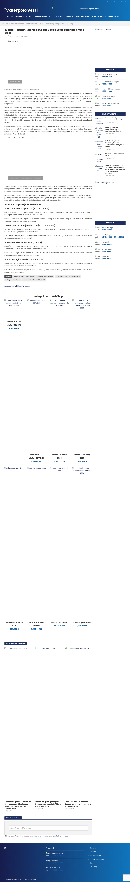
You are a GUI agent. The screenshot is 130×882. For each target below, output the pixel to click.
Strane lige (69, 16)
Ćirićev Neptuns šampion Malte (114, 155)
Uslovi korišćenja (96, 855)
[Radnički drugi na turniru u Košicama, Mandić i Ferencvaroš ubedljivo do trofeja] (99, 145)
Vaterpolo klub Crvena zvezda (24, 276)
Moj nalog (93, 867)
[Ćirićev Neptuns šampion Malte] (99, 158)
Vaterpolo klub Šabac (13, 280)
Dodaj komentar (22, 36)
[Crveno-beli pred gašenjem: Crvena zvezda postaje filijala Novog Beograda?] (48, 723)
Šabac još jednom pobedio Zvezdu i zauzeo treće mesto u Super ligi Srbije (78, 804)
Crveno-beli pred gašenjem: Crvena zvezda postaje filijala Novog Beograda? (48, 804)
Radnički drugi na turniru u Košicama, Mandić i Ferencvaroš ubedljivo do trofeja (115, 144)
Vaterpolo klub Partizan (45, 276)
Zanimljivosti (113, 16)
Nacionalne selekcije (23, 16)
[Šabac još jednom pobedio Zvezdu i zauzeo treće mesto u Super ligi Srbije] (78, 723)
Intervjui (9, 21)
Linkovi (123, 2)
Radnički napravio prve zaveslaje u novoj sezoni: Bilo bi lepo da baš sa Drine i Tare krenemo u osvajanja (115, 169)
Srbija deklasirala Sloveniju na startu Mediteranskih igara (113, 129)
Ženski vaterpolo (99, 16)
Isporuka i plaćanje (97, 859)
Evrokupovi (57, 16)
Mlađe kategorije (83, 16)
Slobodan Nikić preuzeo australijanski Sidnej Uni (114, 119)
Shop (17, 21)
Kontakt (116, 2)
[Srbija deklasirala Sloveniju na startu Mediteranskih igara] (99, 132)
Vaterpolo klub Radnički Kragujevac (68, 276)
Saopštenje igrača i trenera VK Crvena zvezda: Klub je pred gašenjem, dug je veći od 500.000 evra (17, 805)
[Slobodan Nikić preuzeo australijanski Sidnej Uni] (99, 121)
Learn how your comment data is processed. (51, 836)
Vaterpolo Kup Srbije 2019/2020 (34, 280)
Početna (9, 16)
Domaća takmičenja (42, 16)
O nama (109, 2)
